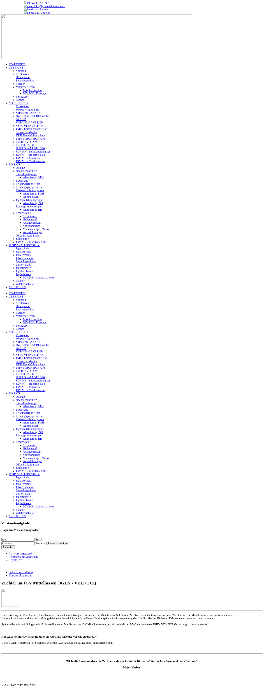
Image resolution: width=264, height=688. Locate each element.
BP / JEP (21, 119)
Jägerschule (22, 248)
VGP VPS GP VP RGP (29, 122)
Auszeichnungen (32, 232)
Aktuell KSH (30, 196)
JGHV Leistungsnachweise (31, 128)
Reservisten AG (25, 212)
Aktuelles (44, 12)
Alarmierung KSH (33, 193)
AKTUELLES (17, 287)
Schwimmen (30, 216)
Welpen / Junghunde (27, 109)
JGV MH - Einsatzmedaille (31, 242)
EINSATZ (14, 164)
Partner (43, 9)
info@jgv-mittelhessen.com (49, 6)
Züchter (20, 83)
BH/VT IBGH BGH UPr (30, 138)
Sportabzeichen (31, 225)
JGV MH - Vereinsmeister (30, 161)
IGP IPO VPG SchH (28, 141)
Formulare (21, 96)
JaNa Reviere (23, 251)
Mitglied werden (32, 90)
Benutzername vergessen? (23, 556)
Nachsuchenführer (26, 170)
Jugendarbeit (23, 238)
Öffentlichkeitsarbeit (27, 235)
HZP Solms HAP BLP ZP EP (32, 116)
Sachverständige (25, 80)
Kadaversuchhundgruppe (30, 190)
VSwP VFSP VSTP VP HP (31, 125)
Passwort (40, 543)
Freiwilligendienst (26, 261)
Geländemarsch (32, 222)
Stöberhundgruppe (26, 174)
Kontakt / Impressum (20, 575)
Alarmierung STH (33, 177)
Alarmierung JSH (33, 203)
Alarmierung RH (32, 209)
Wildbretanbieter (25, 284)
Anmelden (8, 547)
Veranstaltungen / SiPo (36, 229)
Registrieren (15, 559)
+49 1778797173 (40, 2)
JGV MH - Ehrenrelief (28, 158)
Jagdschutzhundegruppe (29, 200)
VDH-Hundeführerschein (30, 135)
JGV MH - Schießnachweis (38, 277)
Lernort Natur (23, 264)
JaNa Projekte (24, 254)
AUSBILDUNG (18, 103)
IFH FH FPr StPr (25, 145)
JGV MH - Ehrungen (35, 93)
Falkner (20, 280)
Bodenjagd (22, 180)
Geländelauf (30, 219)
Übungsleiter (23, 77)
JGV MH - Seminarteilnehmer (33, 151)
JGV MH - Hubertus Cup (30, 154)
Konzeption (22, 106)
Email (38, 539)
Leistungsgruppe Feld (28, 183)
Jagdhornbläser (24, 271)
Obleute (20, 167)
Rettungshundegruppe (28, 206)
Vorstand (21, 70)
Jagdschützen (23, 274)
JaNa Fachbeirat (25, 258)
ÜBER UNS (16, 67)
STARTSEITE (17, 64)
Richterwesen (23, 74)
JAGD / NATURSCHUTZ (24, 245)
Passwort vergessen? (20, 553)
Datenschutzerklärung (21, 572)
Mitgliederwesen (25, 86)
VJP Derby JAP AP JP (28, 112)
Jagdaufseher (23, 267)
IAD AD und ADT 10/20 (30, 148)
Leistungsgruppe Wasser (29, 187)
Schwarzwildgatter (26, 132)
